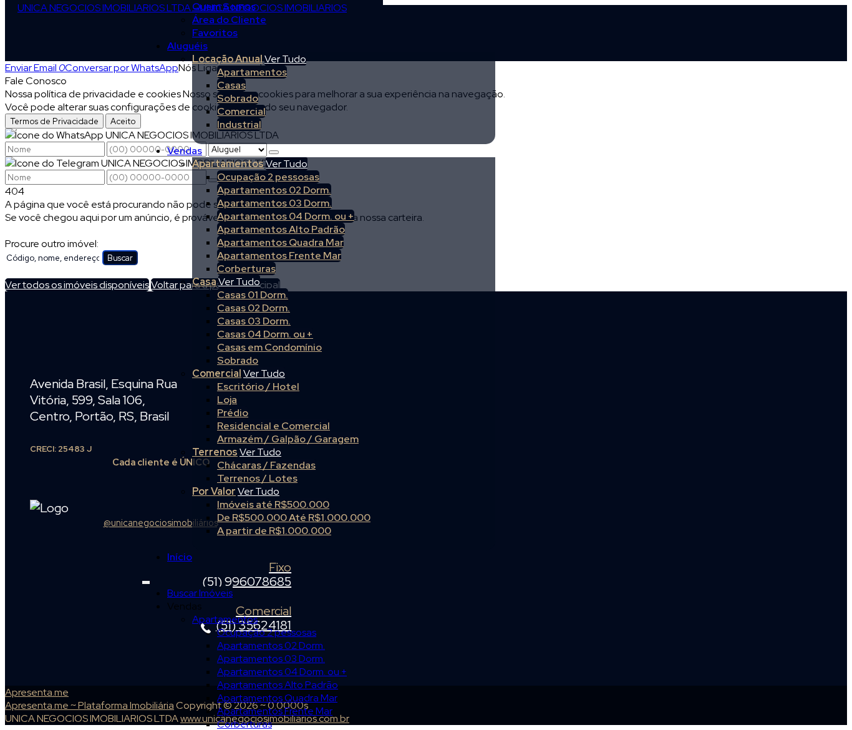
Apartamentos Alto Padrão (281, 229)
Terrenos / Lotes (257, 478)
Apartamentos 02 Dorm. (274, 190)
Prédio (232, 412)
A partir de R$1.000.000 (274, 530)
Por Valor (214, 491)
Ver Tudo (285, 59)
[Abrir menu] (146, 579)
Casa (204, 281)
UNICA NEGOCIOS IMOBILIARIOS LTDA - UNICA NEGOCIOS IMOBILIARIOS (182, 7)
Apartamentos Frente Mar (279, 255)
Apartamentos (252, 72)
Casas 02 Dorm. (253, 307)
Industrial (239, 124)
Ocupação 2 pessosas (268, 176)
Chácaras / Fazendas (266, 465)
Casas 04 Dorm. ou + (265, 334)
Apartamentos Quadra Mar (280, 242)
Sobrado (237, 98)
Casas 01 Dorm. (252, 294)
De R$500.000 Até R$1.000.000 (293, 517)
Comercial (241, 111)
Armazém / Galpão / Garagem (288, 438)
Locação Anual (227, 59)
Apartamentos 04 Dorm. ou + (285, 216)
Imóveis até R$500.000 (273, 504)
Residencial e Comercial (273, 425)
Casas (231, 85)
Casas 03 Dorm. (254, 321)
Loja (227, 399)
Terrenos (215, 452)
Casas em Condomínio (269, 347)
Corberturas (246, 268)
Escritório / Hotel (258, 386)
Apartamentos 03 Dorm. (274, 203)
